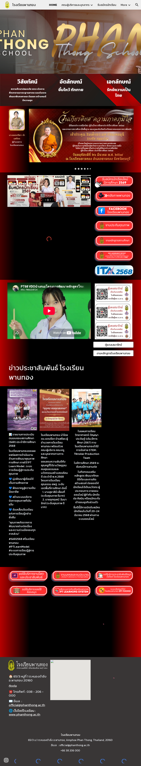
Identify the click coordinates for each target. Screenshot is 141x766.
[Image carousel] (81, 139)
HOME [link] (53, 5)
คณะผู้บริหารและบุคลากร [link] (75, 5)
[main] (27, 90)
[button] (137, 5)
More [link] (124, 5)
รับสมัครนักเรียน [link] (106, 5)
